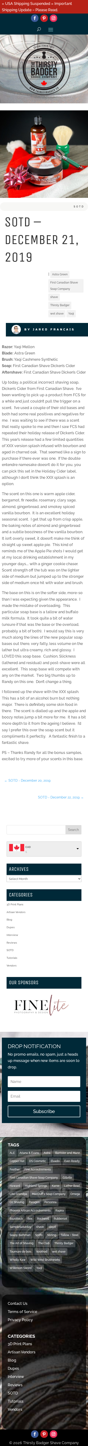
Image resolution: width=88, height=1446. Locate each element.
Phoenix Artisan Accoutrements (30, 1210)
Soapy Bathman (20, 1235)
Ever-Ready (72, 1161)
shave (54, 297)
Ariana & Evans (29, 1153)
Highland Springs (36, 1185)
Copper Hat (17, 1161)
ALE (12, 1153)
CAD (28, 847)
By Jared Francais (49, 329)
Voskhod (41, 1251)
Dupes (11, 927)
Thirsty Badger (59, 305)
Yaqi (71, 313)
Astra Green (60, 274)
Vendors (11, 965)
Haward (15, 1185)
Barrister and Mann (67, 1153)
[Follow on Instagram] (53, 18)
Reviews (12, 942)
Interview (12, 935)
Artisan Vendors (16, 912)
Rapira (59, 1210)
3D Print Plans (15, 904)
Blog (9, 919)
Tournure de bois (20, 1251)
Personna (50, 1202)
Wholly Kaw (18, 1259)
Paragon (34, 1202)
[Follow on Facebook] (34, 18)
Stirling (51, 1235)
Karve (55, 1185)
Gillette (67, 1177)
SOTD (79, 206)
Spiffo (38, 1235)
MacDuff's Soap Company (49, 1194)
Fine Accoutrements (37, 1169)
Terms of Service (22, 1311)
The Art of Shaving (21, 1243)
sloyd (52, 1227)
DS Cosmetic (37, 1161)
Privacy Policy (20, 1320)
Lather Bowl (72, 1185)
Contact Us (17, 1303)
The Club (44, 1243)
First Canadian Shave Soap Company (64, 286)
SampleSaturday (20, 1227)
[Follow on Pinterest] (44, 18)
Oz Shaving (17, 1202)
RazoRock (16, 1218)
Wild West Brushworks (45, 1259)
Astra (47, 1153)
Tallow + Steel (69, 1235)
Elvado (55, 1161)
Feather (15, 1169)
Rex (29, 1218)
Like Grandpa (18, 1194)
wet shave (57, 313)
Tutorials (12, 957)
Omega (75, 1194)
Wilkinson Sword (21, 1268)
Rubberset (60, 1218)
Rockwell (43, 1218)
